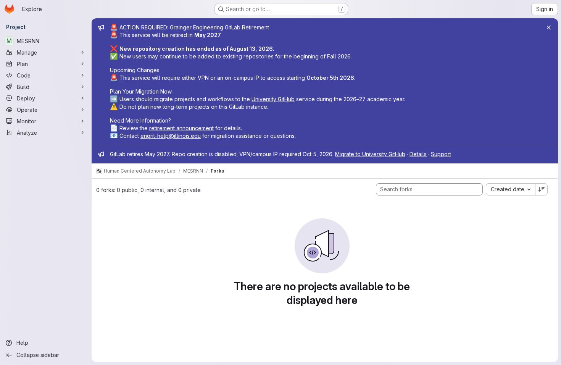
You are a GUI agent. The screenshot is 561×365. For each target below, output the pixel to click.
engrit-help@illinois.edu (170, 135)
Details (418, 154)
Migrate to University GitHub (370, 154)
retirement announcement (181, 128)
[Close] (548, 27)
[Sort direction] (541, 189)
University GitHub (273, 99)
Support (441, 154)
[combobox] (510, 189)
